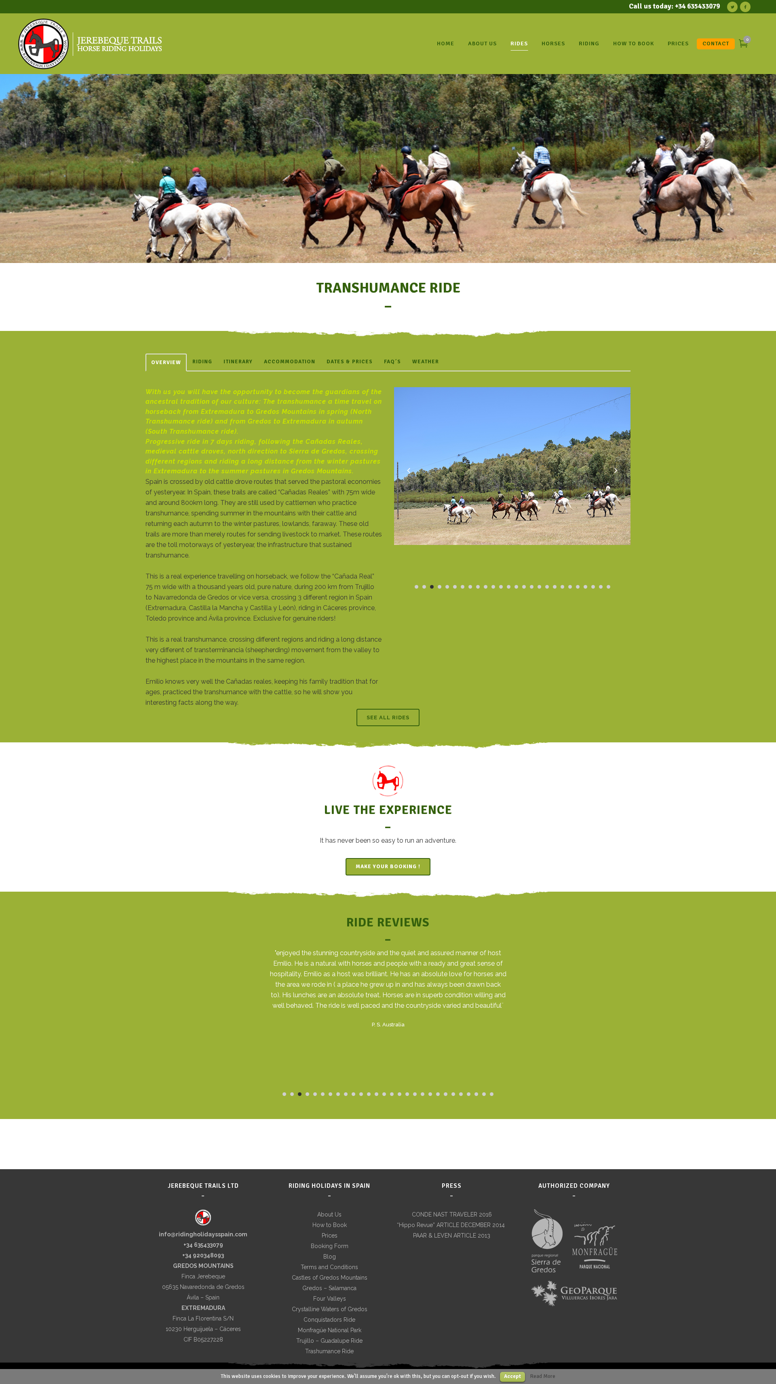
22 (578, 587)
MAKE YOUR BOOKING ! (388, 866)
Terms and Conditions (329, 1267)
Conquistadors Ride (329, 1319)
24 (593, 587)
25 (601, 587)
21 (570, 587)
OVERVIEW (166, 362)
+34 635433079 (203, 1245)
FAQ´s (392, 361)
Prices (329, 1235)
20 (562, 587)
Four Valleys (329, 1298)
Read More (542, 1376)
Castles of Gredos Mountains (329, 1277)
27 (484, 1094)
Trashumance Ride (329, 1351)
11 (493, 587)
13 (508, 587)
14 (516, 587)
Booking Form (329, 1246)
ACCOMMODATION (289, 361)
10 (485, 587)
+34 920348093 (203, 1255)
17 (539, 587)
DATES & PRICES (350, 361)
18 (547, 587)
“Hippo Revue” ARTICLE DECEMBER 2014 (451, 1225)
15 (524, 587)
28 (491, 1094)
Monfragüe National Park (329, 1330)
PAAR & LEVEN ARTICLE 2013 (451, 1235)
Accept (512, 1376)
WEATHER (425, 361)
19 (555, 587)
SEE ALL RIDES (388, 717)
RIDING (202, 361)
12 (501, 587)
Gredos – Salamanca (329, 1288)
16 (532, 587)
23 (585, 587)
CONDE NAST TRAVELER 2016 (452, 1214)
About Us (329, 1214)
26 (608, 587)
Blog (329, 1256)
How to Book (329, 1225)
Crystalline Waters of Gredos (329, 1309)
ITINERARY (238, 361)
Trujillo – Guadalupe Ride (329, 1340)
